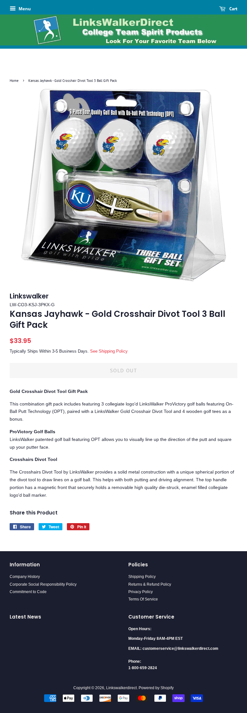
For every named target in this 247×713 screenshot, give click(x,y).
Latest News (25, 616)
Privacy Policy (140, 592)
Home (14, 80)
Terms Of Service (143, 599)
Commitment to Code (28, 592)
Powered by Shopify (156, 688)
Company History (25, 576)
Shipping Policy (142, 576)
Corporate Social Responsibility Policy (43, 584)
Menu (24, 8)
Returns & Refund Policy (149, 584)
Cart (232, 9)
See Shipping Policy (109, 351)
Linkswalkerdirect (121, 688)
